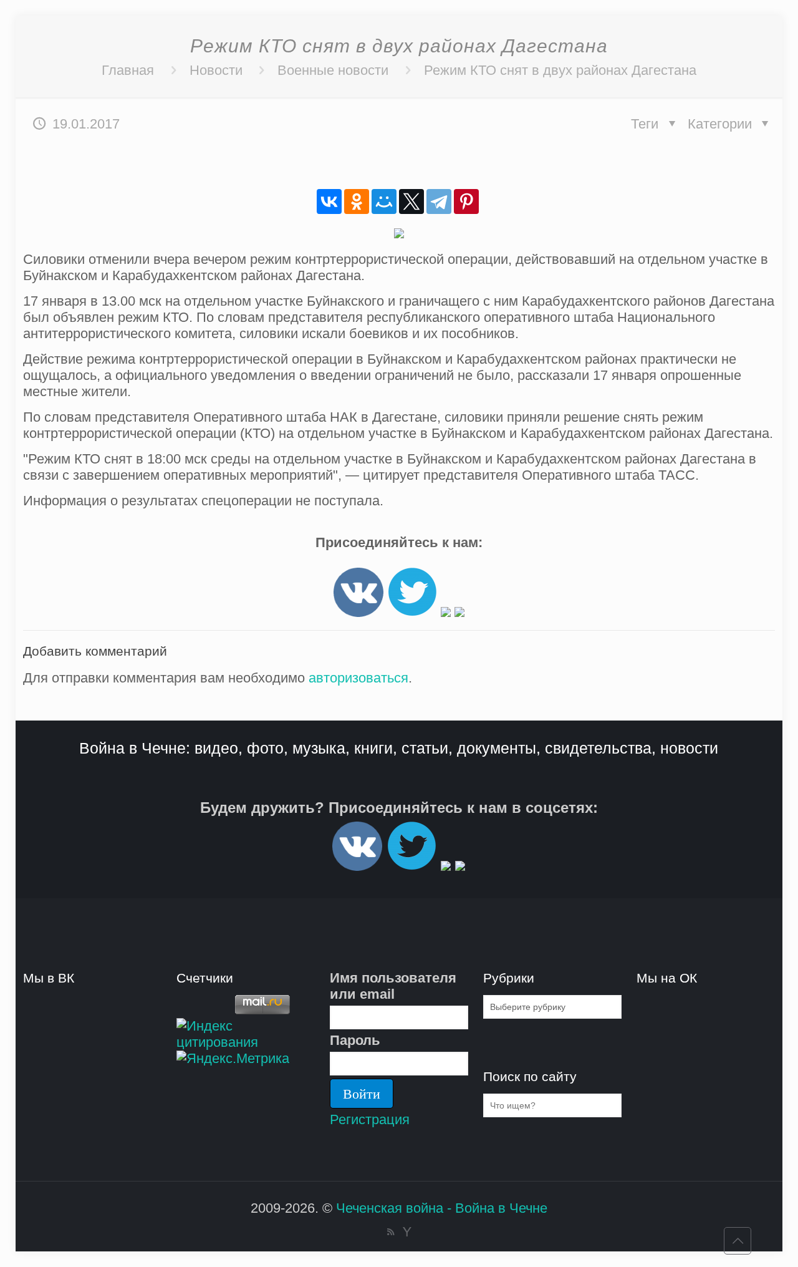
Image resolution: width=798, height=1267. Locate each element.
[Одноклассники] (356, 201)
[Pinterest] (466, 201)
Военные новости (332, 70)
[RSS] (390, 1231)
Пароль (355, 1040)
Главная (128, 70)
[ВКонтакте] (329, 201)
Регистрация (370, 1119)
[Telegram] (438, 201)
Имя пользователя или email (393, 986)
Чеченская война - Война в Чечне (441, 1208)
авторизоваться (358, 678)
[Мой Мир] (384, 201)
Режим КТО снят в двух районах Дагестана (560, 70)
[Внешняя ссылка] (358, 612)
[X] (411, 201)
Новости (216, 70)
